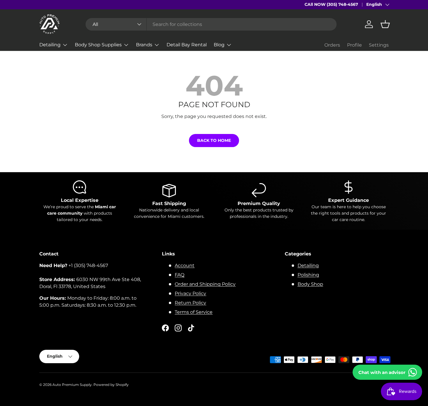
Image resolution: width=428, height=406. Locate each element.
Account (184, 265)
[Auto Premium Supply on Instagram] (178, 328)
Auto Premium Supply (72, 384)
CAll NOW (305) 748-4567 (331, 4)
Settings (379, 45)
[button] (385, 24)
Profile (354, 45)
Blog (219, 44)
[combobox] (211, 24)
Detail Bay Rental (187, 44)
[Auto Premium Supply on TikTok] (191, 328)
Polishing (308, 275)
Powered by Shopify (111, 384)
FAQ (179, 275)
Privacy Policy (190, 293)
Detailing (50, 44)
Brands (144, 44)
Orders (332, 45)
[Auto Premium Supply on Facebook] (165, 328)
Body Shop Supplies (98, 44)
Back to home (214, 140)
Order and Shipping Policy (205, 284)
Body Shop (310, 284)
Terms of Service (194, 312)
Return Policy (190, 303)
